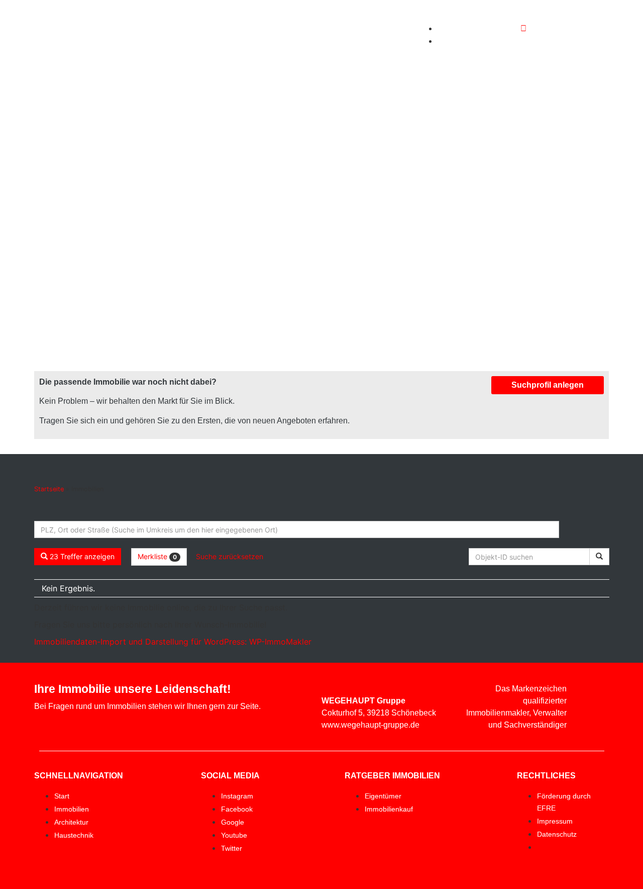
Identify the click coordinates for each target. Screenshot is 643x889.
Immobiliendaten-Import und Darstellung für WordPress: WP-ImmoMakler (172, 642)
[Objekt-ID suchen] (599, 556)
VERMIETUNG (309, 35)
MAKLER (305, 12)
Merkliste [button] (157, 556)
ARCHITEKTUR (379, 12)
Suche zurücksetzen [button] (229, 556)
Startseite (49, 489)
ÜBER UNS (376, 35)
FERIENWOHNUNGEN (366, 58)
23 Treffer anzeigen (81, 556)
